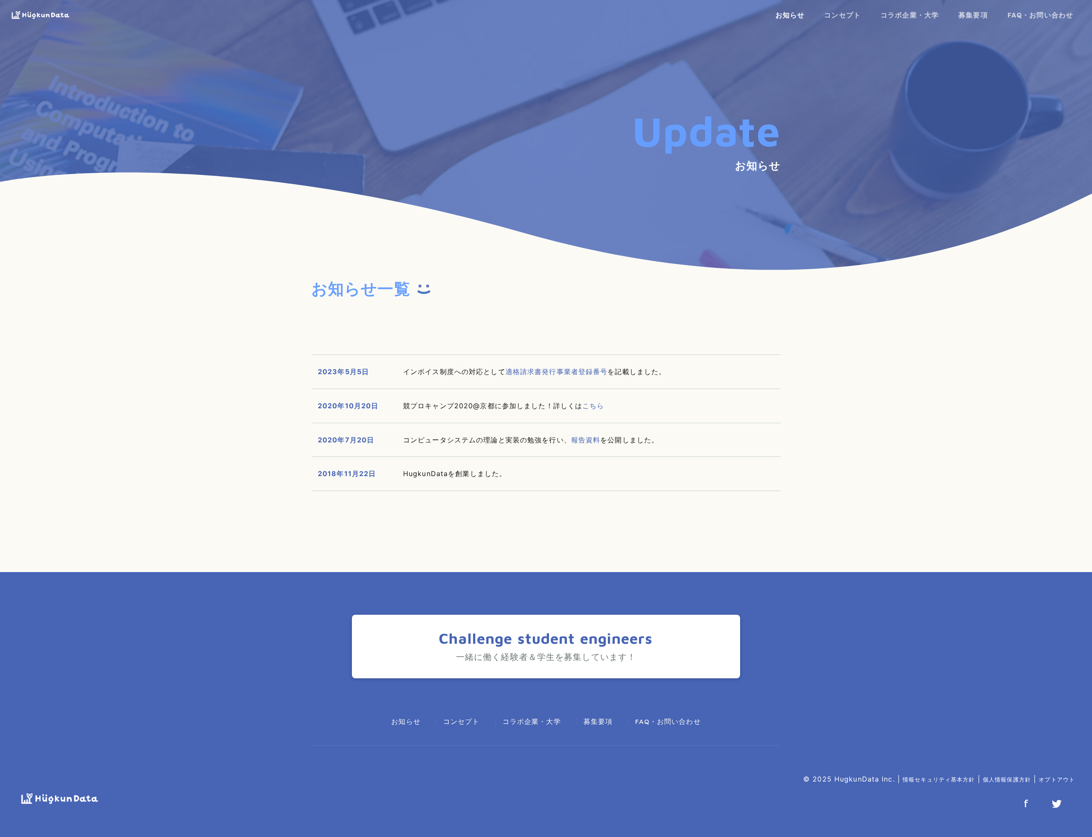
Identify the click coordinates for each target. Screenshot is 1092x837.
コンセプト (842, 15)
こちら (593, 405)
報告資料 (585, 440)
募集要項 (972, 15)
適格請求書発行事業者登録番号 (556, 371)
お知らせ (789, 15)
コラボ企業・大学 (909, 15)
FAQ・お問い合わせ (1040, 15)
